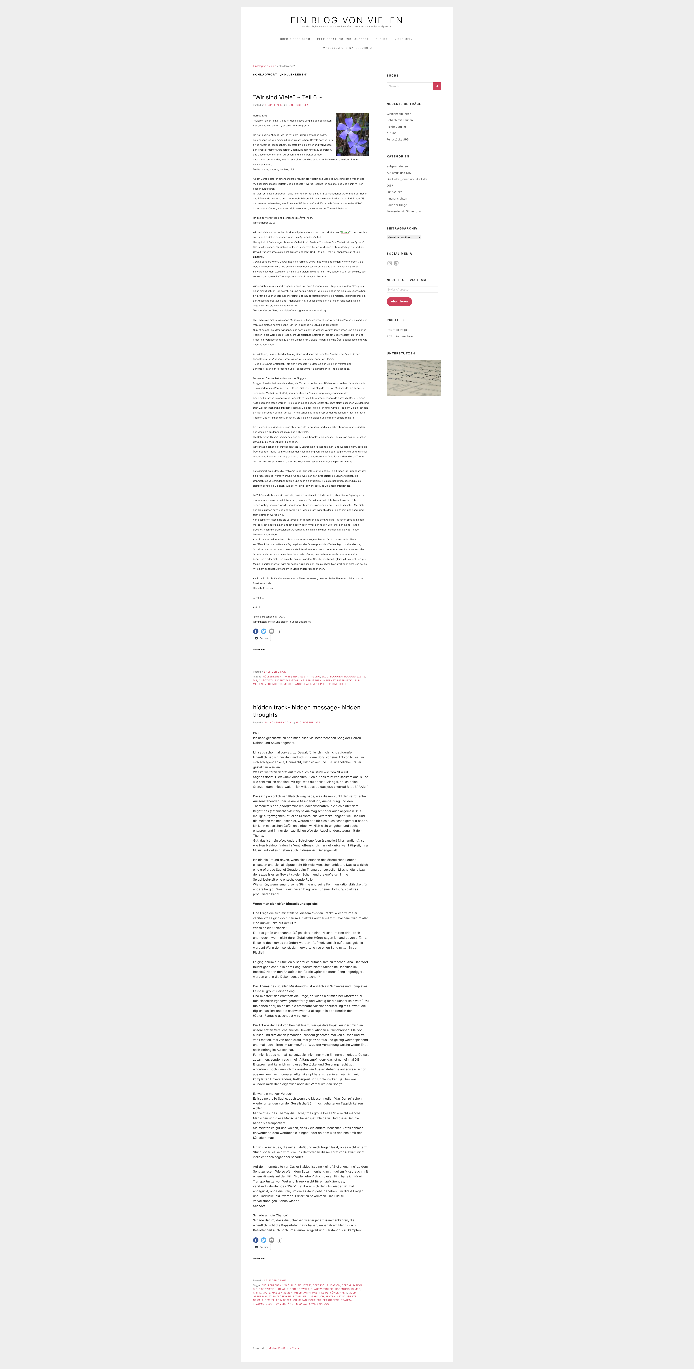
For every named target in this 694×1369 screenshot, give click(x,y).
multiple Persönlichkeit (330, 684)
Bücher (382, 39)
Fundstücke (394, 192)
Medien (258, 684)
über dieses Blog (295, 39)
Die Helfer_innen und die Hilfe (407, 179)
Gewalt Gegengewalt (293, 1289)
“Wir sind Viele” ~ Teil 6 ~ (287, 97)
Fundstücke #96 (398, 139)
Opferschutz (262, 1296)
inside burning (396, 126)
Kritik (257, 1292)
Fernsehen (314, 680)
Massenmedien (282, 1292)
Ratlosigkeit (282, 1296)
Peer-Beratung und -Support (343, 39)
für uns (391, 133)
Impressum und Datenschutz (347, 48)
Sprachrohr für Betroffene (319, 1300)
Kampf (355, 1289)
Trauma (346, 1300)
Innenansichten (397, 198)
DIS (255, 680)
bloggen (336, 676)
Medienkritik (273, 684)
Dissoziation (268, 1289)
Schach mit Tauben (400, 120)
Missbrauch (302, 1292)
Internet (329, 680)
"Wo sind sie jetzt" (297, 1285)
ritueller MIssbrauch (308, 1296)
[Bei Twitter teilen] (263, 631)
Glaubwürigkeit (322, 1289)
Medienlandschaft (297, 684)
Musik (353, 1292)
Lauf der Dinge (275, 671)
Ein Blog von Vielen (347, 20)
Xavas (303, 1304)
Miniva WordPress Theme (284, 1348)
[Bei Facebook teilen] (255, 631)
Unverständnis (287, 1304)
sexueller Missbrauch (281, 1300)
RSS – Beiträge (397, 330)
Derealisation (352, 1285)
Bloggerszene (354, 676)
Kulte (266, 1292)
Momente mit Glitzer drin (404, 211)
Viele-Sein (404, 39)
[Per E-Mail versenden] (271, 631)
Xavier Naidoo (319, 1304)
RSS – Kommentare (400, 336)
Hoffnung (342, 1289)
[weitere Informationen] (279, 631)
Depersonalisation (326, 1285)
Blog (325, 676)
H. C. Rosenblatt (300, 105)
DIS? (390, 185)
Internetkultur (348, 680)
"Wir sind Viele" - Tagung (302, 676)
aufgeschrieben (397, 166)
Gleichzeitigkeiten (399, 114)
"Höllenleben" (272, 676)
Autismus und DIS (399, 173)
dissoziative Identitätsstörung (282, 680)
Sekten (330, 1296)
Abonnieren (399, 301)
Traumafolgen (264, 1304)
